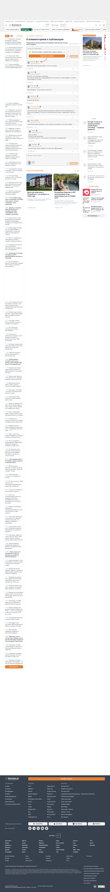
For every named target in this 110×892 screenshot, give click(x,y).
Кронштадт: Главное (67, 809)
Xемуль (32, 120)
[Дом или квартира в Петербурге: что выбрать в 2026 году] (39, 182)
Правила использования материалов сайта (94, 871)
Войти (33, 163)
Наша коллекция (66, 799)
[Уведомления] (100, 25)
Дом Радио (64, 806)
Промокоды (94, 186)
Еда (29, 812)
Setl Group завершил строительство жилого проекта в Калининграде (91, 52)
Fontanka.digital (65, 804)
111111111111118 (35, 106)
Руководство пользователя (90, 880)
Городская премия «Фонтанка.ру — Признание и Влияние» (78, 794)
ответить (30, 68)
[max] (29, 828)
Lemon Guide (68, 21)
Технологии (50, 804)
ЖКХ (29, 814)
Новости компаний (34, 171)
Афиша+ (30, 789)
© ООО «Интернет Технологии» (45, 886)
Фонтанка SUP (9, 21)
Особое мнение (51, 791)
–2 (77, 151)
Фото (48, 817)
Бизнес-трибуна (32, 794)
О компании (8, 799)
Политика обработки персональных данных (94, 868)
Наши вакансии (9, 801)
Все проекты (64, 817)
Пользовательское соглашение (91, 866)
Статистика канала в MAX (12, 804)
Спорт (48, 799)
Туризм (49, 806)
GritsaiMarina (35, 144)
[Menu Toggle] (6, 25)
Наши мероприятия (10, 796)
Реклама (7, 794)
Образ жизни (51, 786)
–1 (77, 82)
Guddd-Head (33, 85)
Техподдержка (9, 791)
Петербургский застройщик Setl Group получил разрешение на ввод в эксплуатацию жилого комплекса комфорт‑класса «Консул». (92, 58)
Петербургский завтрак (93, 21)
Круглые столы (65, 812)
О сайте (7, 786)
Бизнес (30, 791)
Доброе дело (32, 809)
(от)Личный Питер (20, 21)
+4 (72, 127)
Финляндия (50, 812)
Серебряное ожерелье (42, 21)
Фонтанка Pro (65, 786)
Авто (29, 786)
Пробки (55, 25)
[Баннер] (27, 29)
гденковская (33, 96)
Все (7, 36)
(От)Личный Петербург (67, 796)
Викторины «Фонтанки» (35, 799)
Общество (50, 789)
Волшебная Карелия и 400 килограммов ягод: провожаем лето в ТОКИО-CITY (65, 195)
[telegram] (34, 828)
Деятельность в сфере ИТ (90, 878)
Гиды (29, 804)
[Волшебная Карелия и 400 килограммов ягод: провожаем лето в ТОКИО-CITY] (66, 182)
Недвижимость (32, 817)
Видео (30, 796)
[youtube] (42, 828)
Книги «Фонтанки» (66, 801)
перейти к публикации (36, 35)
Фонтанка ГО (31, 21)
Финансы (50, 809)
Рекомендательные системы (90, 875)
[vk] (38, 828)
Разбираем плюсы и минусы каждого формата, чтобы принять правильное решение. (39, 199)
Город (30, 806)
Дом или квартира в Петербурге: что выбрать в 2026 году (38, 194)
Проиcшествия (51, 796)
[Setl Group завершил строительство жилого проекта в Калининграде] (92, 43)
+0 (72, 68)
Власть (30, 801)
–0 (77, 68)
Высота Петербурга (66, 814)
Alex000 (32, 72)
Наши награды (87, 883)
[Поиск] (96, 25)
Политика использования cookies (91, 873)
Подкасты (50, 794)
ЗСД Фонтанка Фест (79, 21)
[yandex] (46, 828)
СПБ (11, 36)
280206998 (33, 61)
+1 (72, 82)
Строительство (51, 801)
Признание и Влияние (57, 21)
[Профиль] (104, 25)
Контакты (8, 789)
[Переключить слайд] (105, 43)
